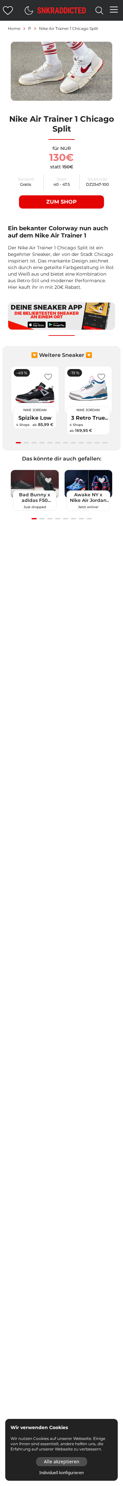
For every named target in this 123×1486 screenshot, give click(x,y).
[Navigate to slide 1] (18, 443)
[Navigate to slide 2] (26, 443)
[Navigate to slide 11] (97, 443)
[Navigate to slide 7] (66, 443)
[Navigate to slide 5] (50, 443)
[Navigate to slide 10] (89, 443)
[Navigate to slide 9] (81, 443)
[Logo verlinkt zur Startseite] (62, 10)
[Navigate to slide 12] (105, 443)
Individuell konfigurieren (61, 1472)
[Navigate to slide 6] (58, 443)
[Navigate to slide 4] (42, 443)
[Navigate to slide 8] (73, 443)
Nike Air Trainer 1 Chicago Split (68, 28)
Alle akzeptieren (61, 1461)
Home (14, 28)
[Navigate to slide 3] (34, 443)
